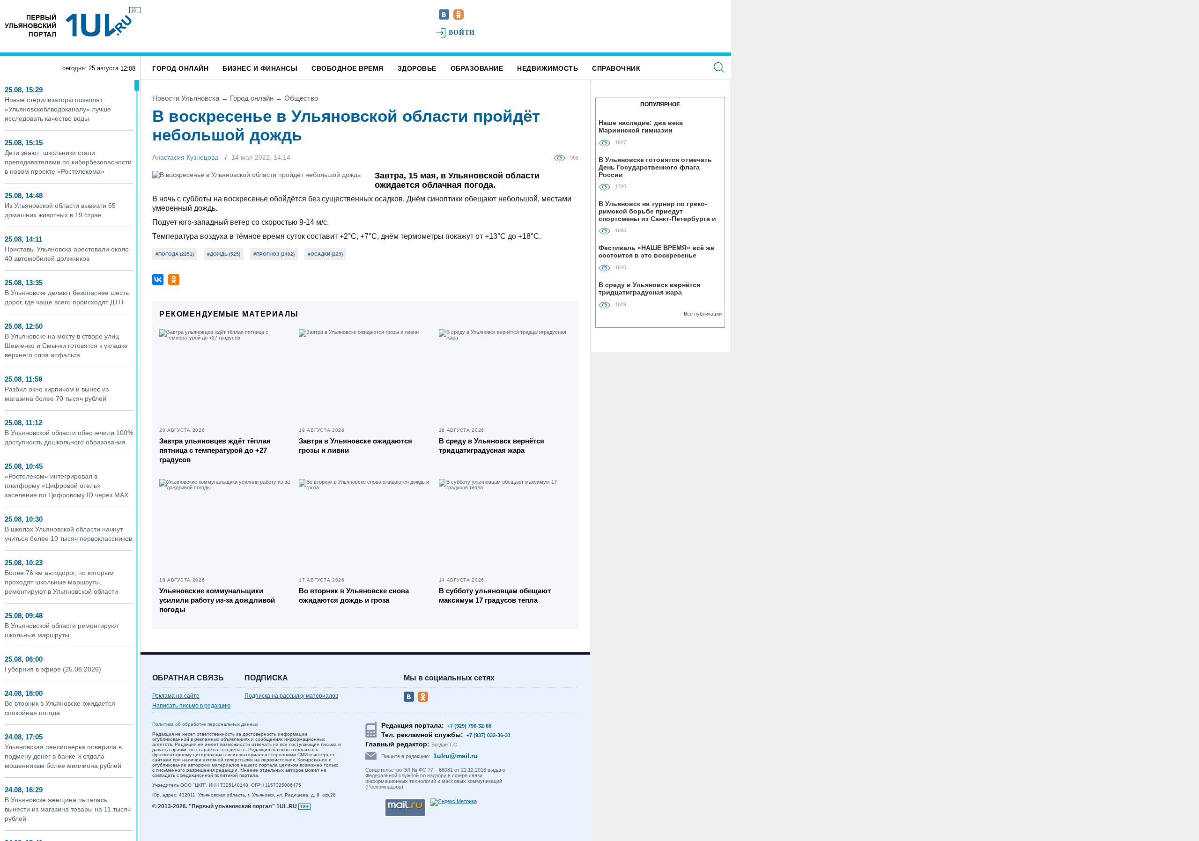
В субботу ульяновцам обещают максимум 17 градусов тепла (495, 595)
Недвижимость (547, 68)
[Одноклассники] (173, 279)
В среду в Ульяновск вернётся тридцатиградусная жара (491, 445)
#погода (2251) (174, 254)
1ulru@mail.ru (455, 756)
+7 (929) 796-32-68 (469, 726)
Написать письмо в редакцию (191, 705)
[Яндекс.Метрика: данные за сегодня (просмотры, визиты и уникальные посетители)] (453, 802)
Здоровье (417, 68)
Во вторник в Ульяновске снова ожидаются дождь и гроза (354, 595)
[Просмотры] (562, 157)
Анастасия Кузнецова (185, 157)
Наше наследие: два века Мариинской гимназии (641, 126)
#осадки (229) (325, 254)
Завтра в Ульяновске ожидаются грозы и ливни (355, 445)
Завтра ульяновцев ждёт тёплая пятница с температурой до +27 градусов (215, 450)
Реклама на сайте (176, 696)
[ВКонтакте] (157, 279)
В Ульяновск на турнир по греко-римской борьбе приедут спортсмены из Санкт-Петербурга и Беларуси (657, 211)
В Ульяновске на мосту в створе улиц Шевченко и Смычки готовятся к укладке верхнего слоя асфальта (66, 345)
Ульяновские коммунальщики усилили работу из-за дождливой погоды (217, 600)
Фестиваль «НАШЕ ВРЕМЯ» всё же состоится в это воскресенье (656, 251)
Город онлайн (180, 68)
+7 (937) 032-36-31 (488, 735)
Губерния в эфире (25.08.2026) (53, 669)
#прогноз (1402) (274, 254)
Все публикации (703, 314)
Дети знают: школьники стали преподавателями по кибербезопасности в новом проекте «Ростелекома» (68, 162)
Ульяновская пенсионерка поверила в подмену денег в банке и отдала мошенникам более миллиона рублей (63, 756)
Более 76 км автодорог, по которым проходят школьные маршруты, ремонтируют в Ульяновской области (61, 582)
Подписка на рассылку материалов (291, 696)
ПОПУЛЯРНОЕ (660, 104)
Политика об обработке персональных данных (205, 724)
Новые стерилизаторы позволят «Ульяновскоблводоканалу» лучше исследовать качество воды (58, 109)
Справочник (616, 68)
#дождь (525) (223, 254)
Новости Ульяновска (185, 98)
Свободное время (347, 68)
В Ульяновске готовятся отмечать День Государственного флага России (655, 167)
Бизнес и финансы (259, 68)
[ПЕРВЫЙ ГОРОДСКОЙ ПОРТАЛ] (30, 25)
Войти (462, 32)
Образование (477, 68)
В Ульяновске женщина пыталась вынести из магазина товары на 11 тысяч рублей (68, 809)
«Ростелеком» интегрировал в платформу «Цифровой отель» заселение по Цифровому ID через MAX (66, 485)
